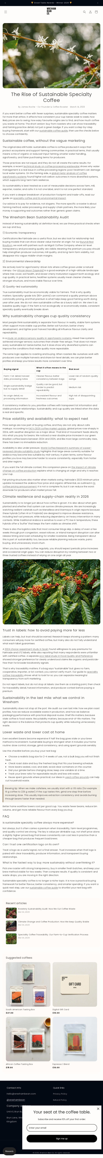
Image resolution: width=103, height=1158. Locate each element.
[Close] (98, 1109)
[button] (6, 12)
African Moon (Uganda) (30, 270)
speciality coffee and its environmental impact (39, 198)
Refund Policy (60, 1100)
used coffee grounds (77, 777)
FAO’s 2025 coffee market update (47, 428)
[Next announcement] (98, 3)
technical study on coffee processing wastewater (51, 166)
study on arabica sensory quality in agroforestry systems (39, 338)
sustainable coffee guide (53, 130)
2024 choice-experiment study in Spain (26, 649)
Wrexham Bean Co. (47, 1153)
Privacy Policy (60, 1093)
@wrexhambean (16, 1099)
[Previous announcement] (5, 3)
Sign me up (62, 1138)
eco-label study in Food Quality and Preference (66, 656)
